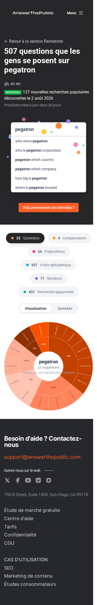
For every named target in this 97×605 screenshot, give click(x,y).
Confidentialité (20, 534)
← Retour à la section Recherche (33, 41)
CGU (9, 543)
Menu (71, 13)
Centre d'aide (18, 518)
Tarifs (10, 526)
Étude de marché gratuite (32, 510)
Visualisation (36, 308)
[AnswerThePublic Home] (33, 13)
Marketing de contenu (28, 576)
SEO (8, 568)
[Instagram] (49, 480)
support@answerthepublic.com (42, 457)
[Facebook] (17, 480)
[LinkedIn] (38, 480)
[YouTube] (28, 480)
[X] (7, 480)
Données (65, 308)
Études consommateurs (30, 584)
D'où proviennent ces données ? (48, 207)
